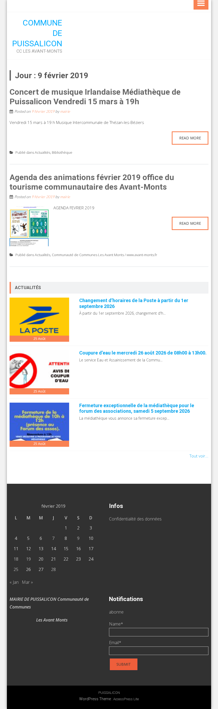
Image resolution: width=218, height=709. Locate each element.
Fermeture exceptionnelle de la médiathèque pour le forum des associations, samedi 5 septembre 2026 (136, 408)
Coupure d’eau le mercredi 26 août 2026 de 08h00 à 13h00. (143, 353)
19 (28, 559)
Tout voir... (199, 455)
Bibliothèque (62, 152)
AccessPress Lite (126, 699)
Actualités (42, 152)
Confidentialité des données (135, 519)
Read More (190, 137)
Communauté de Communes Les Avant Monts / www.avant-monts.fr (104, 254)
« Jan (14, 582)
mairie (65, 111)
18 (16, 559)
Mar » (27, 582)
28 (53, 569)
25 (16, 569)
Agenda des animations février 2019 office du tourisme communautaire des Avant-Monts (92, 182)
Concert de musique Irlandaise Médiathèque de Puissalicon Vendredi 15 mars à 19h (95, 96)
